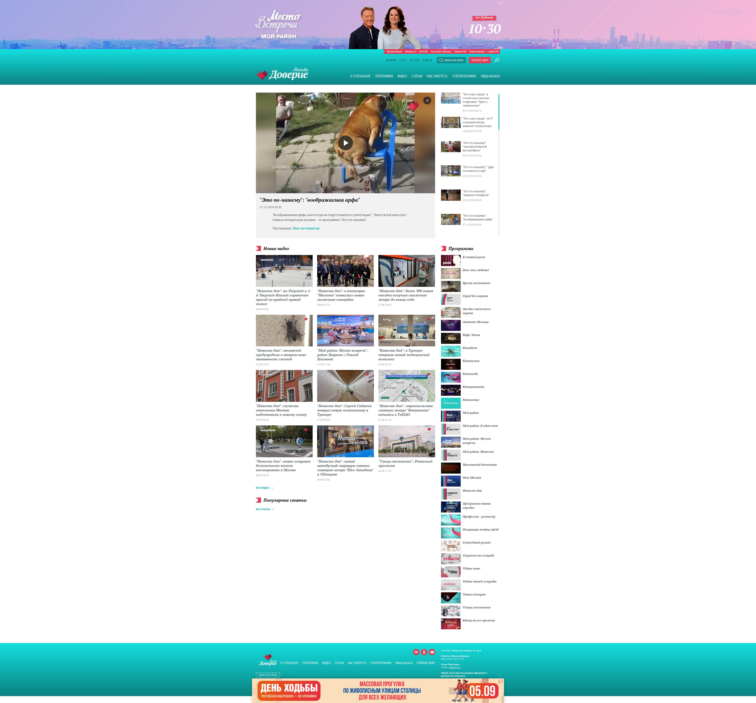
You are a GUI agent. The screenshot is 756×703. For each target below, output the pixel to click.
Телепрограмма (464, 76)
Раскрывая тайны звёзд (480, 529)
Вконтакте (416, 652)
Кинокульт (471, 361)
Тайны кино (471, 568)
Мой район (471, 412)
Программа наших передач (477, 505)
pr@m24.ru (454, 667)
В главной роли (474, 257)
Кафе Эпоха (471, 335)
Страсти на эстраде (478, 555)
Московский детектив (480, 464)
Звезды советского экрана (477, 311)
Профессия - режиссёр (479, 516)
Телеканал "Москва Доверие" (282, 73)
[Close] (499, 675)
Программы (384, 76)
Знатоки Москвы (476, 322)
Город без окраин (475, 296)
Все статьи (263, 509)
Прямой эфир (479, 60)
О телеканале (360, 76)
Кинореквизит (474, 387)
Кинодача (470, 348)
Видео (402, 76)
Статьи (417, 76)
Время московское (476, 283)
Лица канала (490, 76)
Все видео (262, 488)
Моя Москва (472, 477)
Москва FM (460, 51)
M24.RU (424, 51)
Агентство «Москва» (441, 51)
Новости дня (472, 490)
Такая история (474, 594)
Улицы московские (477, 607)
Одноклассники (424, 652)
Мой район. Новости (478, 451)
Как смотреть (437, 76)
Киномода (470, 374)
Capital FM (493, 51)
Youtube (432, 652)
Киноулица (471, 400)
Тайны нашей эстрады (480, 581)
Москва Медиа (394, 51)
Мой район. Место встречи (477, 440)
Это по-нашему (306, 228)
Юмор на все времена (479, 620)
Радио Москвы (477, 51)
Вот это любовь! (476, 270)
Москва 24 (410, 51)
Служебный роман (476, 542)
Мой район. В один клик (480, 425)
